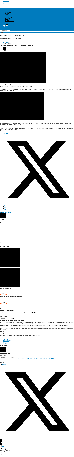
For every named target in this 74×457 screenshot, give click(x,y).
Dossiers (4, 16)
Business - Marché (3, 298)
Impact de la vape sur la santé (9, 21)
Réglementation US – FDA (9, 18)
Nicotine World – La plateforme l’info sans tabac (8, 33)
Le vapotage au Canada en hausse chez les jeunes (9, 40)
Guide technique (7, 28)
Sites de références (43, 358)
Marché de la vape (7, 20)
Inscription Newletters (52, 358)
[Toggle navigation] (1, 8)
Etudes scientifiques (8, 10)
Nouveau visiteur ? (6, 1)
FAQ (3, 3)
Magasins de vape (6, 25)
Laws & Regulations (6, 42)
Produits (4, 22)
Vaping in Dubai (8, 212)
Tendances (6, 14)
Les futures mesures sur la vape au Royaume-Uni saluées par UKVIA (12, 35)
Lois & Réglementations (8, 12)
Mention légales (29, 358)
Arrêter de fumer (7, 19)
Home (4, 41)
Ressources (5, 26)
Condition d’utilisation (21, 358)
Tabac (6, 15)
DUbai (3, 212)
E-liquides (6, 24)
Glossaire (4, 2)
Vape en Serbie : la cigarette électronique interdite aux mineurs (11, 38)
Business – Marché (8, 13)
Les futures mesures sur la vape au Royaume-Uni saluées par (11, 296)
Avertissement (36, 358)
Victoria (7, 49)
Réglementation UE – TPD (9, 17)
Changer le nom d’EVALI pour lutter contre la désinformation (11, 300)
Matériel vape (7, 11)
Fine (5, 212)
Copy (13, 454)
